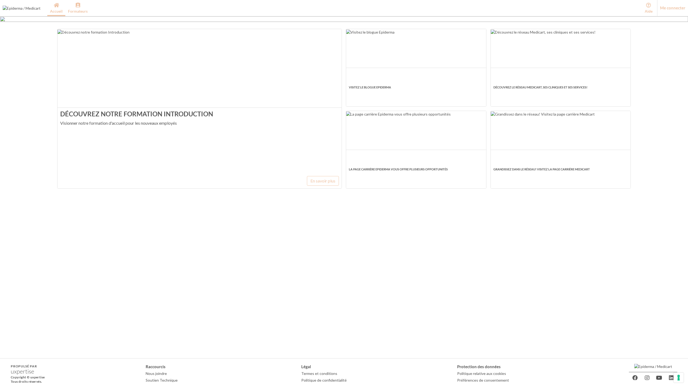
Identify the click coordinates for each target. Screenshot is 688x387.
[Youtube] (659, 378)
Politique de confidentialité (324, 380)
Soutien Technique (162, 380)
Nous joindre (156, 373)
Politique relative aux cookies (481, 373)
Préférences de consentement (483, 380)
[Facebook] (635, 378)
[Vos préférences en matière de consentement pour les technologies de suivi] (678, 377)
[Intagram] (647, 378)
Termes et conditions (319, 373)
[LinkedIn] (671, 378)
